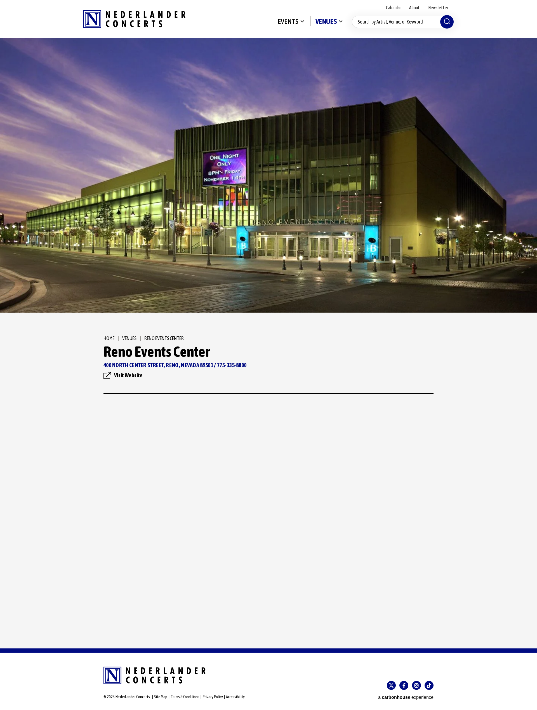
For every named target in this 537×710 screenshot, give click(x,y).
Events (288, 21)
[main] (268, 343)
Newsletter (438, 7)
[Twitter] (391, 685)
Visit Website (128, 375)
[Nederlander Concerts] (134, 19)
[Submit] (447, 22)
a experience (406, 697)
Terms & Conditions (185, 697)
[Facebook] (403, 685)
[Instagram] (416, 685)
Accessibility (235, 697)
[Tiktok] (429, 685)
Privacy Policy (213, 697)
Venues (326, 21)
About (414, 7)
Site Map (160, 697)
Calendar (393, 7)
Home (108, 338)
